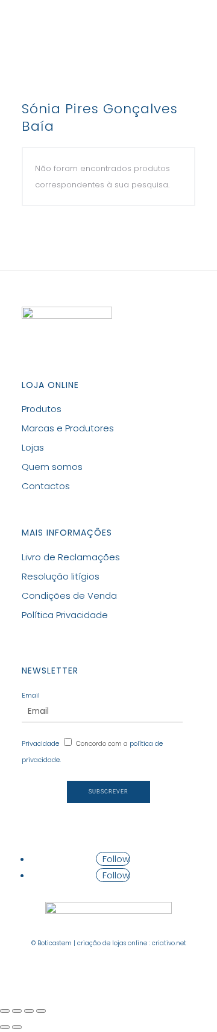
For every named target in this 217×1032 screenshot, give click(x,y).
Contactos (46, 486)
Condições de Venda (69, 595)
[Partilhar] (17, 1011)
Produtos (41, 408)
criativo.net (169, 943)
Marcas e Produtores (68, 428)
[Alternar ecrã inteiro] (29, 1011)
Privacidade (40, 743)
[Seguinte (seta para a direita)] (17, 1027)
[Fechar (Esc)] (5, 1011)
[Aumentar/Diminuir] (41, 1011)
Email (31, 695)
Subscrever (108, 792)
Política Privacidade (65, 614)
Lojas (33, 447)
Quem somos (52, 466)
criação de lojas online (112, 943)
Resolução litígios (60, 576)
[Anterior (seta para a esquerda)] (5, 1027)
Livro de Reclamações (71, 557)
